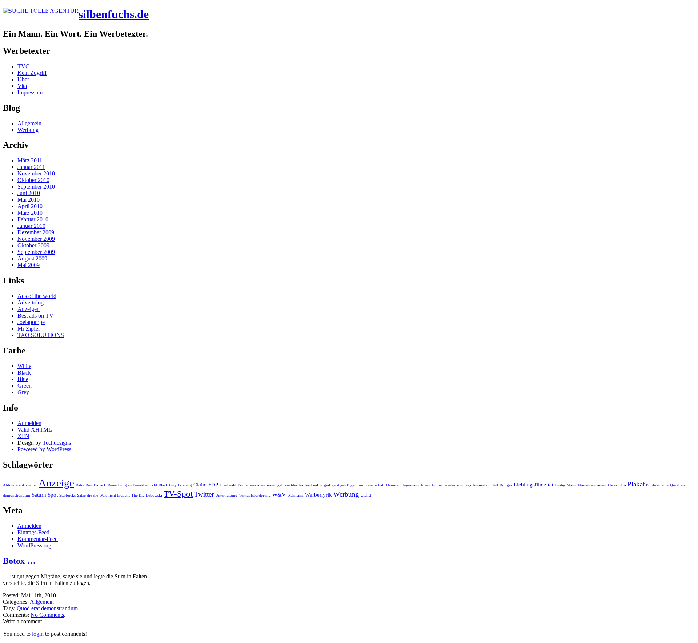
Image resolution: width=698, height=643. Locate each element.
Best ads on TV (35, 315)
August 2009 (32, 258)
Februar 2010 (32, 219)
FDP (213, 484)
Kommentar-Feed (37, 539)
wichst (366, 495)
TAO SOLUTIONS (40, 335)
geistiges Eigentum (347, 485)
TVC (23, 66)
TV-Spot (178, 493)
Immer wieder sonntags (451, 485)
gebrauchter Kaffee (293, 485)
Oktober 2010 (33, 180)
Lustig (560, 485)
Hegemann (410, 485)
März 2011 (29, 160)
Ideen (425, 485)
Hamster (393, 485)
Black (24, 372)
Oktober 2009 (33, 245)
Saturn (39, 495)
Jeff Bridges (502, 485)
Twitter (204, 494)
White (24, 366)
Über (23, 79)
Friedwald (228, 485)
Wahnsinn (295, 495)
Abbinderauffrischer (20, 485)
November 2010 (36, 173)
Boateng (185, 485)
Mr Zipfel (28, 328)
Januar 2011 (31, 167)
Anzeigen (28, 309)
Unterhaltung (226, 495)
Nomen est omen (592, 485)
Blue (22, 379)
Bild (153, 485)
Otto (622, 485)
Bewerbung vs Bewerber (128, 485)
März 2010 (30, 213)
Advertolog (30, 302)
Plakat (636, 484)
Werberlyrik (318, 495)
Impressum (30, 92)
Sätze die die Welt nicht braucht (103, 495)
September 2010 (36, 186)
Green (24, 386)
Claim (200, 484)
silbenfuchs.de (114, 14)
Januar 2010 (31, 226)
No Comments (47, 615)
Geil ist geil (320, 485)
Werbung (28, 130)
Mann (572, 485)
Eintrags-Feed (33, 532)
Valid (34, 429)
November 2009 (36, 239)
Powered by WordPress (44, 449)
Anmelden (29, 423)
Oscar (612, 485)
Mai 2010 (28, 200)
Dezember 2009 (35, 232)
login (38, 634)
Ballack (100, 485)
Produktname (657, 485)
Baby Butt (84, 485)
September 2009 (36, 252)
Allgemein (29, 123)
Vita (22, 86)
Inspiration (482, 485)
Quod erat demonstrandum (47, 608)
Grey (23, 392)
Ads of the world (36, 296)
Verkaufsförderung (255, 495)
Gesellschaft (375, 485)
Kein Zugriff (32, 73)
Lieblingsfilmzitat (533, 484)
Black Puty (168, 485)
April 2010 (30, 206)
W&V (279, 495)
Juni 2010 (28, 193)
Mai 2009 (28, 265)
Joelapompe (31, 322)
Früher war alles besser (257, 485)
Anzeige (56, 483)
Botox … (19, 561)
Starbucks (67, 495)
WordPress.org (34, 545)
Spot (53, 495)
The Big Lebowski (146, 495)
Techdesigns (57, 443)
